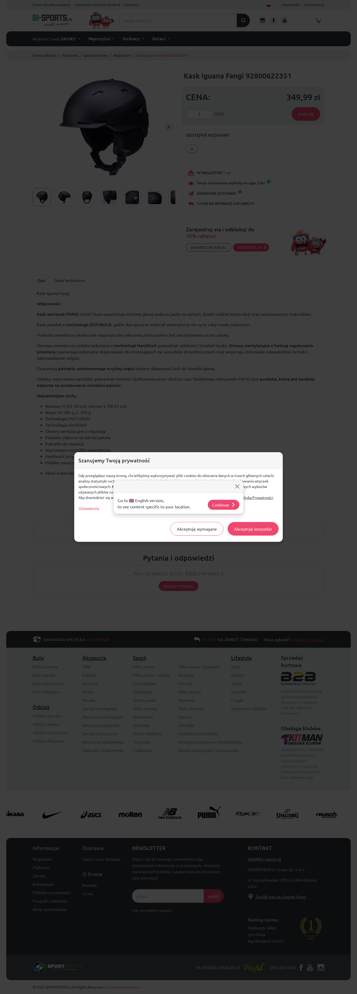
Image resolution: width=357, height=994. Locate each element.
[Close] (237, 486)
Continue (220, 504)
